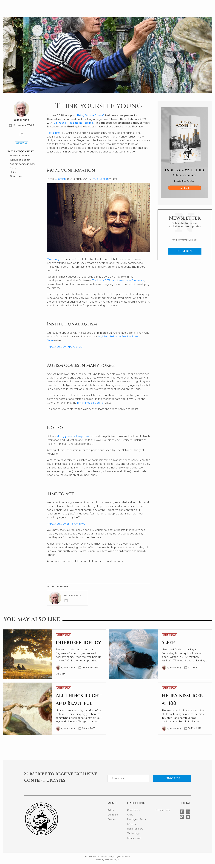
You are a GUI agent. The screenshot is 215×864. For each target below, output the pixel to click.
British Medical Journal (90, 402)
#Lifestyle (21, 143)
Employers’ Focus (136, 819)
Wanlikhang (21, 119)
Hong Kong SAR (135, 828)
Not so (13, 172)
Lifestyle (132, 824)
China (130, 814)
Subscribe (184, 251)
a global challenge (109, 336)
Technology (133, 833)
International (134, 838)
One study (53, 259)
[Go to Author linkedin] (21, 135)
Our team (113, 814)
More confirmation (20, 155)
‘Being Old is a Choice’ (90, 115)
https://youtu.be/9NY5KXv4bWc (66, 523)
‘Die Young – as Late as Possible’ (73, 122)
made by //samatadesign (107, 860)
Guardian (60, 179)
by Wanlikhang (68, 667)
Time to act (16, 176)
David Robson (100, 179)
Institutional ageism (20, 159)
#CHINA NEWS (63, 635)
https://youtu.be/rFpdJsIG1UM (64, 346)
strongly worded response (73, 436)
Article (111, 810)
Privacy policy (163, 810)
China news (133, 810)
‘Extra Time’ (54, 133)
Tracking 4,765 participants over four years (118, 280)
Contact (112, 819)
